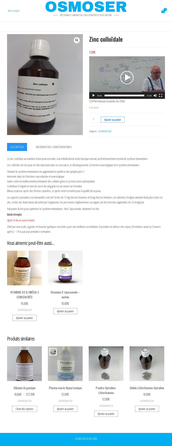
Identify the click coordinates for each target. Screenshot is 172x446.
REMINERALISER (104, 131)
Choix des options (24, 409)
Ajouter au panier (112, 120)
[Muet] (155, 95)
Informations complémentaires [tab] (54, 147)
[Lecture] (93, 95)
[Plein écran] (160, 95)
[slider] (124, 95)
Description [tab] (17, 147)
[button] (77, 40)
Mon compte (13, 11)
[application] (127, 77)
